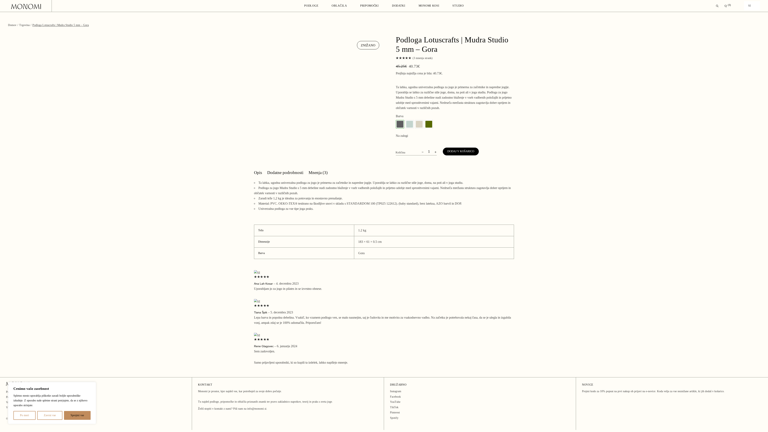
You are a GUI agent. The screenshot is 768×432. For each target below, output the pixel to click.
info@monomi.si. (257, 408)
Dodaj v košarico (460, 151)
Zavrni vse (50, 415)
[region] (52, 403)
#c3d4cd (409, 124)
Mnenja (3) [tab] (318, 172)
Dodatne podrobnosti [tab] (285, 172)
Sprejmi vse (77, 415)
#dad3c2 (419, 124)
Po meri (24, 415)
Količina (400, 152)
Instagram (395, 391)
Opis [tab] (258, 172)
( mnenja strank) (423, 58)
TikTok (394, 407)
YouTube (395, 401)
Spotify (394, 417)
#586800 (428, 124)
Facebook (395, 396)
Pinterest (395, 412)
